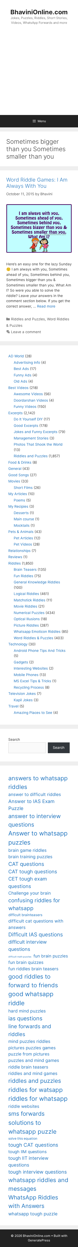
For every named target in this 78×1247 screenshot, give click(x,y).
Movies (14, 481)
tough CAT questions (33, 1145)
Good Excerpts (26, 426)
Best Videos (18, 388)
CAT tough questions (32, 872)
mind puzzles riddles (29, 1041)
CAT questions (26, 864)
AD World (16, 356)
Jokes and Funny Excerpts (35, 432)
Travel (13, 706)
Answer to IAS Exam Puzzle (31, 804)
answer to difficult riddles (34, 794)
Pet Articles (23, 538)
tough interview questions (37, 1172)
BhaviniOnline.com (39, 12)
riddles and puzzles (34, 1080)
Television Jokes (22, 694)
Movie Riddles (25, 606)
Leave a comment (26, 332)
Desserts (21, 513)
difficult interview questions (27, 945)
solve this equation (22, 1138)
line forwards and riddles (29, 1030)
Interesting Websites (31, 668)
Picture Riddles (26, 625)
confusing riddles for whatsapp (34, 904)
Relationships (19, 551)
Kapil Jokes (23, 700)
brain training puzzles (30, 856)
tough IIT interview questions (28, 1161)
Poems (19, 500)
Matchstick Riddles (29, 600)
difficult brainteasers (25, 915)
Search (14, 739)
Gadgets (21, 662)
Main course (24, 519)
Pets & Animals (20, 532)
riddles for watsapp (35, 1089)
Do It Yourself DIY (28, 419)
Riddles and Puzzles (28, 319)
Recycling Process (29, 687)
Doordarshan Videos (31, 400)
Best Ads (21, 369)
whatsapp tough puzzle (32, 1213)
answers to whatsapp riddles (38, 782)
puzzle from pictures (29, 1054)
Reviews (15, 557)
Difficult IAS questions (35, 934)
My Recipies (18, 506)
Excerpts (15, 413)
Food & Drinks (19, 462)
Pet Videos (23, 544)
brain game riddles (27, 850)
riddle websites (23, 1106)
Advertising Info (27, 362)
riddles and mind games (32, 1073)
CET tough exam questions (27, 882)
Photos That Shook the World (38, 444)
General (14, 469)
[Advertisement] (39, 74)
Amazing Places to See (33, 713)
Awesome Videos (28, 394)
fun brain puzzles (50, 956)
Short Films (23, 488)
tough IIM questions (27, 1151)
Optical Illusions (27, 619)
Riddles (14, 563)
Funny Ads (22, 375)
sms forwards (26, 1113)
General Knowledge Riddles (37, 582)
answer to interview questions (34, 820)
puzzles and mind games (33, 1060)
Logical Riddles (26, 594)
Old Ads (20, 381)
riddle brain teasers (28, 1067)
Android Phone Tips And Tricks (40, 651)
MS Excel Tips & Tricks (32, 681)
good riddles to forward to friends (33, 981)
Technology (17, 644)
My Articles (17, 494)
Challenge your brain (29, 893)
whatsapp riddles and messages (38, 1184)
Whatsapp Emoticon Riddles (37, 631)
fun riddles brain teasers (33, 968)
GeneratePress (39, 1240)
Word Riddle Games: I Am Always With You (36, 183)
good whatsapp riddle (30, 998)
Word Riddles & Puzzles (33, 638)
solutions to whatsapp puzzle (32, 1127)
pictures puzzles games (32, 1047)
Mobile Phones (26, 675)
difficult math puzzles (19, 956)
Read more (46, 306)
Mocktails (22, 525)
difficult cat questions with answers (35, 924)
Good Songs (18, 475)
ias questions (25, 1018)
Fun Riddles (23, 576)
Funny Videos (25, 406)
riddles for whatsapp (38, 1098)
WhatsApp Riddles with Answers (33, 1201)
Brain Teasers (25, 569)
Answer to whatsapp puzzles (38, 838)
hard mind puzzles (27, 1011)
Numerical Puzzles (29, 613)
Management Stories (31, 438)
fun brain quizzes (25, 962)
